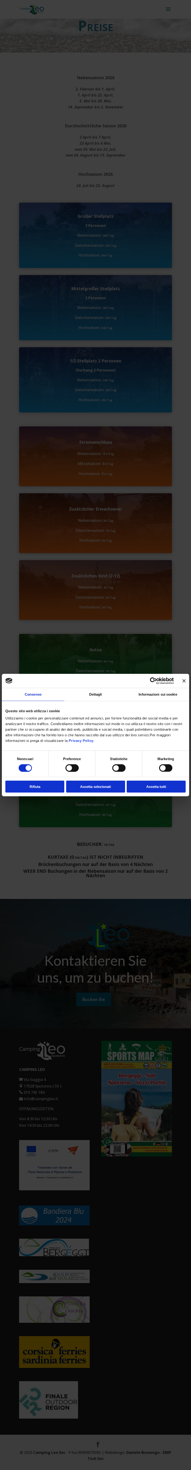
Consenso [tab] (33, 694)
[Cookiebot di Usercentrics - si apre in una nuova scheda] (153, 680)
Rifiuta (35, 787)
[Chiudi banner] (184, 680)
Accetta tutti (156, 787)
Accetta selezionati (95, 787)
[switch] (72, 768)
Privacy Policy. (81, 741)
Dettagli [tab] (95, 694)
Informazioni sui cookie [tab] (158, 694)
